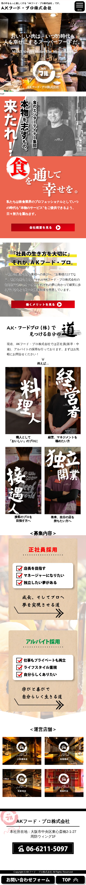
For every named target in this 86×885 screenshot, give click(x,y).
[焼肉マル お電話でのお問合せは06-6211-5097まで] (43, 847)
